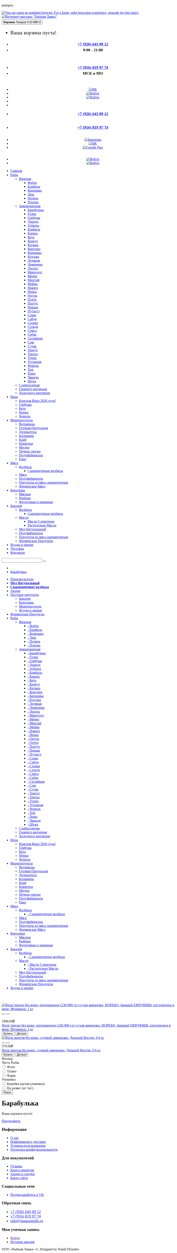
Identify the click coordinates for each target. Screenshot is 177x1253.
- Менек (33, 719)
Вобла (32, 183)
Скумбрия (35, 338)
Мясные (25, 494)
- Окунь (33, 739)
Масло (23, 517)
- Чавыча (34, 820)
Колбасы (25, 467)
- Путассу (35, 754)
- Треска (34, 797)
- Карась (34, 676)
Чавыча (33, 377)
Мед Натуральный (32, 529)
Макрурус (35, 272)
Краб (22, 439)
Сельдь (33, 327)
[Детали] (3, 1014)
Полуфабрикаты (31, 455)
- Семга (33, 774)
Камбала (34, 186)
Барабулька (36, 210)
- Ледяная (35, 704)
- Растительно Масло (43, 968)
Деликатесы (28, 432)
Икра (14, 840)
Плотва (33, 202)
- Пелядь (34, 641)
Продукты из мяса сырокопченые (43, 482)
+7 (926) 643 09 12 (25, 1212)
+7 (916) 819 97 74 (25, 1216)
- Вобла (33, 626)
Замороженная (29, 206)
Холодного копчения (34, 393)
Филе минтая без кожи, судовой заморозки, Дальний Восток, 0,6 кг (51, 1050)
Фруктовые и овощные (36, 502)
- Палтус (34, 746)
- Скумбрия (36, 781)
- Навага (34, 731)
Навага (33, 288)
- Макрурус (36, 715)
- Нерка (33, 735)
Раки (22, 459)
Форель (33, 365)
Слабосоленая (29, 385)
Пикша (33, 307)
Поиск (7, 1092)
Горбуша (34, 218)
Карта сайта (19, 1178)
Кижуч (33, 241)
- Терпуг (34, 793)
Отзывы (16, 1166)
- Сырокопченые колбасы (46, 914)
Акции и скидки (22, 1174)
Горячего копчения (33, 389)
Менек (32, 276)
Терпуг (33, 350)
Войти (15, 1238)
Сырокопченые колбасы (45, 471)
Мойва (33, 284)
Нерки (23, 412)
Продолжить (11, 1121)
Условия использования (27, 1145)
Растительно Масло (42, 525)
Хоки (31, 373)
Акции (15, 591)
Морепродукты (30, 606)
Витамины (27, 424)
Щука (32, 381)
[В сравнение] (7, 1014)
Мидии (24, 447)
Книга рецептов (22, 1170)
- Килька (34, 688)
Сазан (32, 315)
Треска (33, 354)
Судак (32, 346)
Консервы (26, 602)
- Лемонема (36, 707)
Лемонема (35, 264)
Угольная (34, 362)
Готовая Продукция (33, 428)
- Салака (34, 766)
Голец (32, 214)
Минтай (34, 280)
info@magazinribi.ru (26, 1221)
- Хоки (32, 816)
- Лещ (32, 637)
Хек (30, 369)
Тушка (11, 1071)
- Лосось (34, 711)
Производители (21, 579)
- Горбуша (35, 661)
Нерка (32, 292)
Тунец (32, 358)
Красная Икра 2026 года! (37, 401)
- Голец (33, 657)
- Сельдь (34, 770)
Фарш (11, 1075)
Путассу (34, 311)
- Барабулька (37, 653)
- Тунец (33, 801)
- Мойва (34, 727)
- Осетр (33, 742)
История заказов (22, 1242)
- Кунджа (34, 700)
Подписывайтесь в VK (27, 1195)
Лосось (33, 268)
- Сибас (33, 778)
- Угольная (35, 805)
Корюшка (35, 190)
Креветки (26, 443)
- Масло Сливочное (42, 964)
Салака (33, 323)
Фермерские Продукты (36, 541)
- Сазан (33, 758)
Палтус (33, 303)
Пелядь (33, 198)
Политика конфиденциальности (34, 1149)
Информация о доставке (28, 1142)
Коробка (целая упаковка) (25, 1084)
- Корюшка (36, 633)
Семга (32, 330)
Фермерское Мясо (32, 486)
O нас (14, 1138)
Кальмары (26, 436)
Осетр (32, 299)
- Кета (32, 680)
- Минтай (34, 723)
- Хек (31, 813)
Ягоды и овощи (30, 610)
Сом (31, 342)
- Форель (34, 809)
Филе (10, 1067)
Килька (33, 245)
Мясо (23, 474)
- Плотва (34, 645)
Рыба (14, 618)
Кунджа (33, 256)
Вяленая (25, 179)
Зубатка (33, 225)
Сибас (32, 334)
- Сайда (33, 762)
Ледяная (34, 260)
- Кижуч (34, 684)
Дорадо (33, 221)
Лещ (31, 194)
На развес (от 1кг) (19, 1088)
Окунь (32, 295)
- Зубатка (34, 669)
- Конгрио (35, 692)
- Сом (32, 785)
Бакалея (24, 598)
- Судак (33, 789)
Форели (24, 416)
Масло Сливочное (41, 521)
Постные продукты (24, 595)
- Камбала (35, 630)
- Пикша (34, 750)
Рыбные (25, 498)
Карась (33, 233)
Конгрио (34, 249)
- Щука (33, 824)
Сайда (32, 319)
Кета (31, 237)
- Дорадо (34, 665)
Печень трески (30, 451)
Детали (21, 1033)
